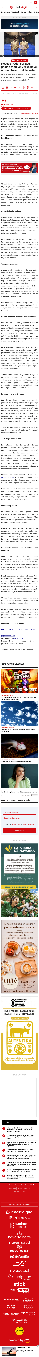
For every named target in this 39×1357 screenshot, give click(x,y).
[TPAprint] (11, 1313)
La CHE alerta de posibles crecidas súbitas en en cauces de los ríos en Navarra (19, 1170)
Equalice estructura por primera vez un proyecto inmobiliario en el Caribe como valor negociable (18, 1177)
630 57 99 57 (18, 638)
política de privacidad (28, 824)
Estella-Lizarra (5, 12)
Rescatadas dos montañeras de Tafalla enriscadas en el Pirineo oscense (18, 1150)
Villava (34, 93)
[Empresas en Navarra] (11, 1299)
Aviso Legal (12, 1188)
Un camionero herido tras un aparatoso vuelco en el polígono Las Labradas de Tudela (18, 1136)
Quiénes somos (14, 1185)
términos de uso (16, 824)
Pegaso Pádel (6, 93)
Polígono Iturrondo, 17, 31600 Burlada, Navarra (19, 629)
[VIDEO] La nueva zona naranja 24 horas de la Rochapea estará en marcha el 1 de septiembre (19, 1144)
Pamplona (15, 93)
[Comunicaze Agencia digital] (19, 1196)
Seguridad (27, 1188)
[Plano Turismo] (28, 1306)
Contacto (24, 1185)
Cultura (30, 12)
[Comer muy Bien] (11, 1306)
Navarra (23, 12)
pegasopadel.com (8, 477)
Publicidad (31, 1185)
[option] (19, 7)
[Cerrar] (38, 1346)
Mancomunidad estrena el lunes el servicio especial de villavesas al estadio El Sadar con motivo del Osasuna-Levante (19, 1156)
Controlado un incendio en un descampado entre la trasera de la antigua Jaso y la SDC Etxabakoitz (19, 1164)
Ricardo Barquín (7, 104)
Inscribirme (19, 830)
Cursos (21, 93)
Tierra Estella (15, 12)
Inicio (5, 1185)
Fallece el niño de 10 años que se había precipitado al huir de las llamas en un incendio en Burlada (18, 1129)
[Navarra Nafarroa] (19, 1320)
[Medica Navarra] (28, 1299)
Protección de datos (19, 1191)
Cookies (20, 1188)
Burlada (27, 93)
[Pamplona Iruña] (28, 1313)
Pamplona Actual (19, 60)
